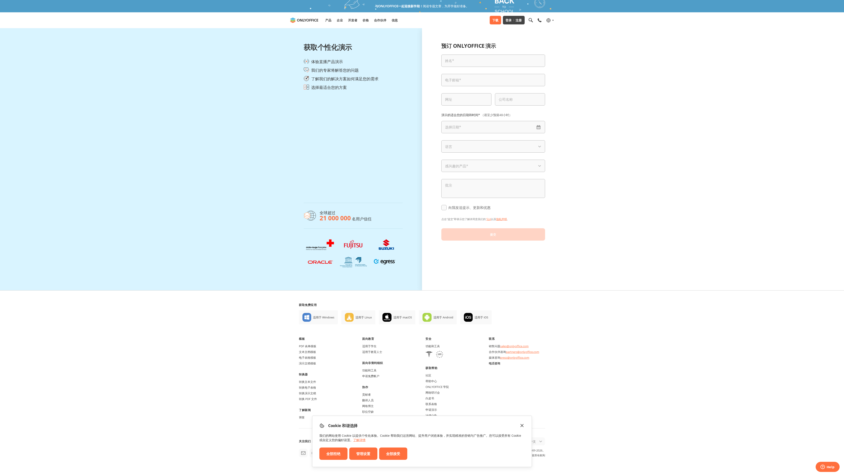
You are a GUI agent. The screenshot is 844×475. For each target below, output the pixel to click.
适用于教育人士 (372, 352)
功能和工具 (369, 370)
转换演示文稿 (307, 393)
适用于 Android (443, 317)
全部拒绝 (333, 453)
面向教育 (368, 339)
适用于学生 (369, 346)
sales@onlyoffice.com (514, 346)
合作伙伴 (380, 20)
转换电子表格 (307, 387)
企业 (340, 20)
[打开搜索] (530, 20)
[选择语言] (550, 20)
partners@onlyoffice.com (522, 352)
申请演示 (431, 410)
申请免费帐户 (370, 376)
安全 (428, 339)
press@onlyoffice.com (514, 358)
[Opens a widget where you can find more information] (827, 467)
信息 (395, 20)
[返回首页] (304, 20)
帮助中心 (431, 381)
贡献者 (366, 394)
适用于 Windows (323, 317)
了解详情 (359, 440)
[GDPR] (439, 355)
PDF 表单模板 (307, 346)
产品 (328, 20)
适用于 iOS (481, 317)
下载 (495, 20)
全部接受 (393, 453)
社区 (428, 375)
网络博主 (368, 406)
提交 (493, 234)
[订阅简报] (303, 453)
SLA (488, 219)
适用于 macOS (402, 317)
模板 (302, 339)
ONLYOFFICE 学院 (437, 387)
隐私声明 (501, 219)
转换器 (303, 374)
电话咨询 (494, 363)
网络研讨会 (433, 393)
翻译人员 (368, 400)
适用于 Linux (363, 317)
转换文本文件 (307, 382)
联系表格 (431, 404)
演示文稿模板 (307, 363)
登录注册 (514, 20)
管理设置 (363, 453)
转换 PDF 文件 (308, 399)
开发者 (352, 20)
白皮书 (430, 398)
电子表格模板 (307, 358)
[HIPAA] (429, 355)
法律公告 (431, 415)
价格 (366, 20)
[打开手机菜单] (539, 20)
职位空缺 (368, 412)
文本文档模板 (307, 352)
